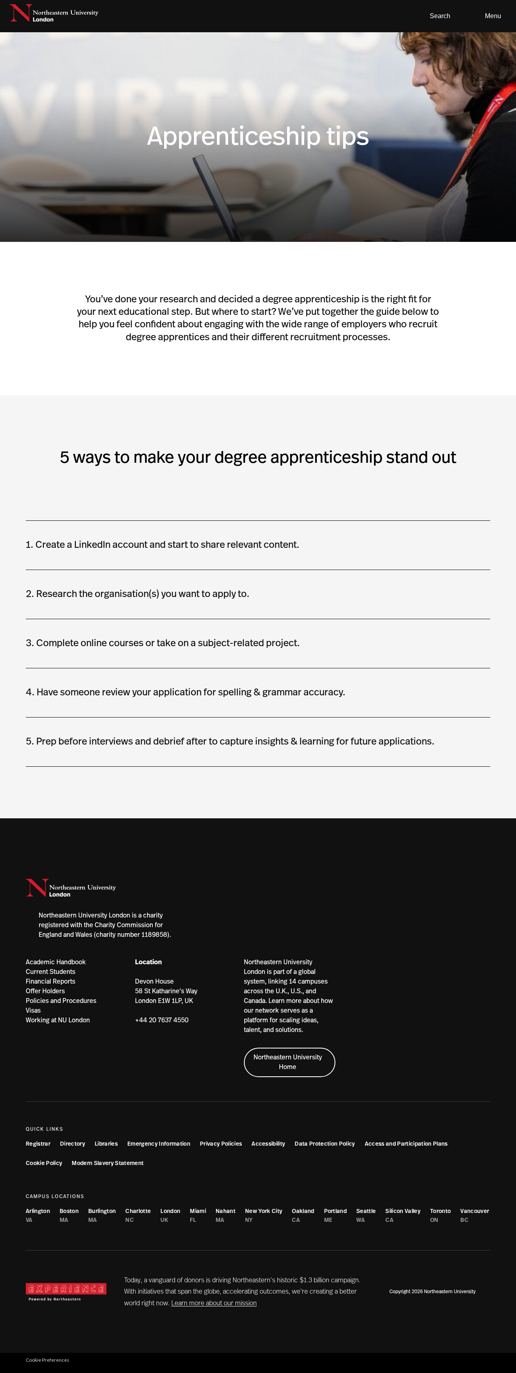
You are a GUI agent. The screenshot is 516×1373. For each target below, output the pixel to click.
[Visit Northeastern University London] (54, 16)
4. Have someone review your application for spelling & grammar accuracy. (185, 692)
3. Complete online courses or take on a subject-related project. (163, 643)
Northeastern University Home (288, 1062)
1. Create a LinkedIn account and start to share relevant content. (163, 545)
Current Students (50, 972)
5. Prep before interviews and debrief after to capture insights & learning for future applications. (231, 742)
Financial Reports (50, 981)
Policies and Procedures (61, 1001)
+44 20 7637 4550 (162, 1020)
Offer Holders (45, 991)
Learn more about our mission (214, 1303)
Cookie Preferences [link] (47, 1360)
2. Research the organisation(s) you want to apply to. (138, 594)
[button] (436, 16)
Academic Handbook (56, 962)
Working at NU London (58, 1020)
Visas (33, 1010)
